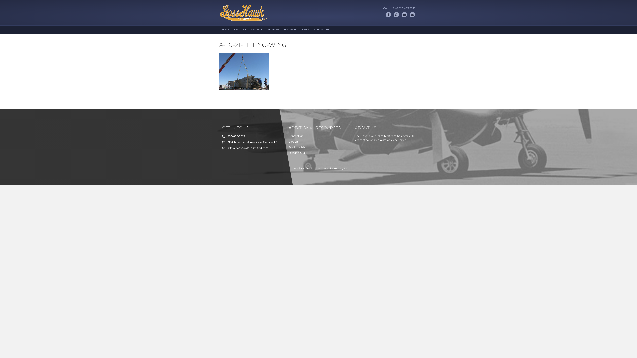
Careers (257, 29)
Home (225, 29)
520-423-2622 (236, 136)
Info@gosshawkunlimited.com (247, 147)
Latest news (297, 152)
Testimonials (297, 147)
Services (273, 29)
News (305, 29)
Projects (290, 29)
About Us (240, 29)
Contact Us (321, 29)
